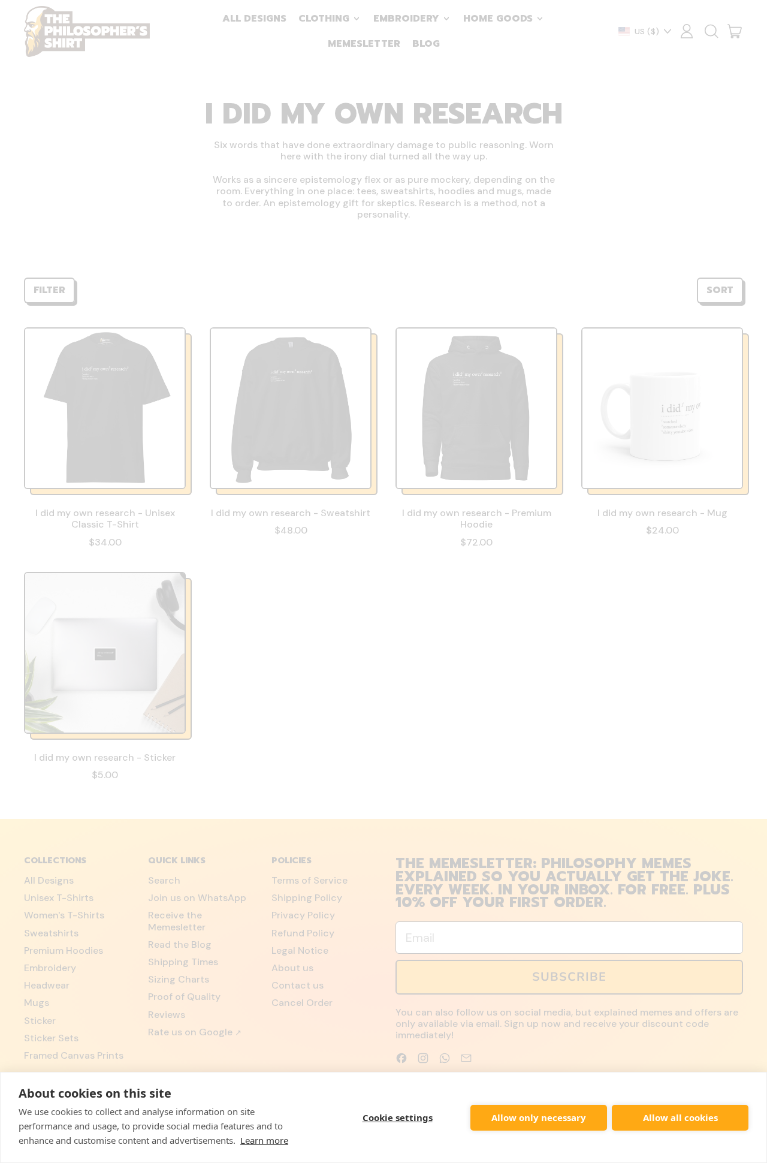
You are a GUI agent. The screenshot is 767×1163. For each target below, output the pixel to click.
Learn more (264, 1140)
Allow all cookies (680, 1117)
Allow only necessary (538, 1117)
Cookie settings (398, 1117)
